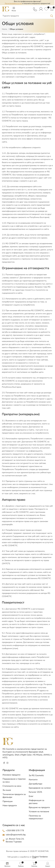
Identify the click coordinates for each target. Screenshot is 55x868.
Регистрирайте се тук (13, 3)
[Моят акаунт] (41, 9)
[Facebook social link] (4, 763)
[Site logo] (6, 9)
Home (4, 29)
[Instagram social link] (7, 763)
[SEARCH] (51, 16)
